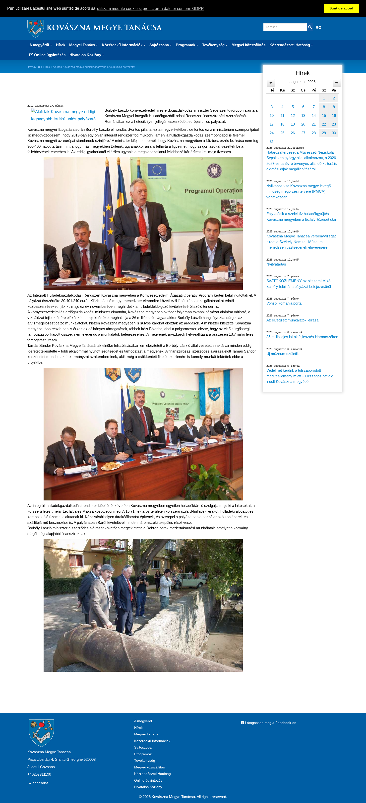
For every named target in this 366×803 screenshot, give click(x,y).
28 (314, 133)
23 (334, 124)
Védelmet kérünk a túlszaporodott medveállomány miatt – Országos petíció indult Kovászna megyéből (299, 376)
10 (272, 115)
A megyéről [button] (39, 45)
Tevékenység (144, 760)
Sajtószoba (143, 747)
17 (272, 124)
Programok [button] (186, 45)
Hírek (60, 45)
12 (293, 115)
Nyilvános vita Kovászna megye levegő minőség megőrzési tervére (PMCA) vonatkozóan (298, 191)
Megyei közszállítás (248, 45)
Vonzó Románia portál (284, 303)
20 (303, 124)
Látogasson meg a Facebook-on (270, 723)
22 (324, 124)
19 (293, 124)
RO (318, 27)
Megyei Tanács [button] (82, 45)
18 (282, 124)
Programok (143, 754)
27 (303, 133)
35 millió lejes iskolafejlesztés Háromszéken (302, 337)
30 (334, 133)
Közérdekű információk (152, 741)
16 (334, 115)
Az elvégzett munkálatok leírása (292, 320)
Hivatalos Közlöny (148, 787)
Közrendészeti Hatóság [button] (290, 45)
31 (272, 141)
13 (303, 115)
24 (272, 133)
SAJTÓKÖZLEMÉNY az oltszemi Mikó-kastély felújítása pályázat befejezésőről (299, 284)
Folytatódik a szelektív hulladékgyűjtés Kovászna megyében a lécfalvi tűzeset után (301, 217)
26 (293, 133)
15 (324, 115)
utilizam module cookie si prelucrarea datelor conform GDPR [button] (150, 8)
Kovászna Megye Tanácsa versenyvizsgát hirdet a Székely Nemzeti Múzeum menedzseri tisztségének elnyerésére (301, 241)
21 (314, 124)
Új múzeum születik (282, 354)
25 (282, 133)
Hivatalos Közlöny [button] (85, 55)
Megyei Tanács (146, 734)
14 (314, 115)
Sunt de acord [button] (341, 8)
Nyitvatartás (276, 264)
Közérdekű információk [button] (122, 45)
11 (282, 115)
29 (324, 133)
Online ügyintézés (49, 55)
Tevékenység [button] (214, 45)
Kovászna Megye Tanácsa (104, 28)
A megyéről (143, 721)
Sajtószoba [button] (159, 45)
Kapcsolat (39, 783)
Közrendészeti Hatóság (152, 774)
